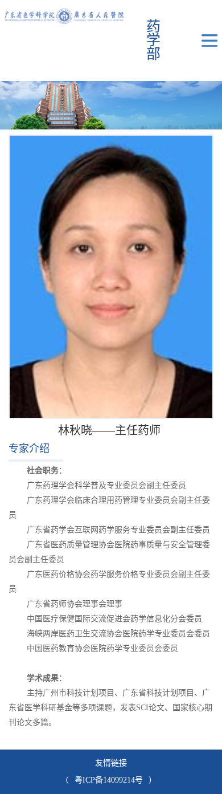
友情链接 (111, 763)
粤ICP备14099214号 (109, 780)
